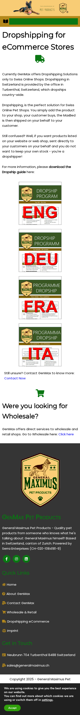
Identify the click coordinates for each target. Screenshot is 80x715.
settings (47, 700)
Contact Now (15, 378)
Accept (12, 708)
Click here (66, 434)
